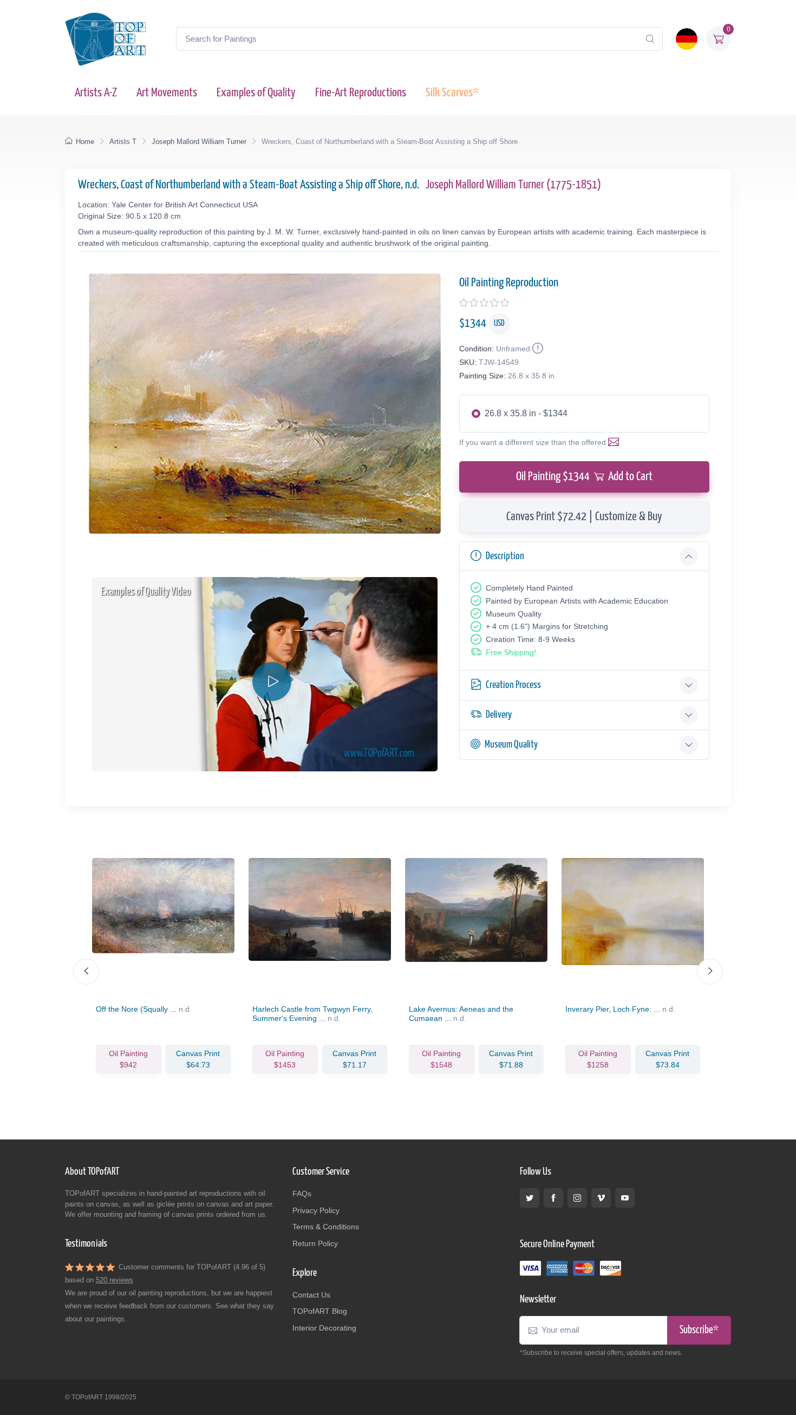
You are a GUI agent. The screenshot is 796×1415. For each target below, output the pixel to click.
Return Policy (315, 1243)
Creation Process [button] (513, 685)
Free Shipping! (511, 652)
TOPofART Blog (319, 1311)
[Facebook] (553, 1198)
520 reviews (114, 1280)
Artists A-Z (96, 93)
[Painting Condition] (536, 348)
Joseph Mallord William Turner (199, 141)
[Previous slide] (86, 972)
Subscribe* (699, 1330)
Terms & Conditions (325, 1226)
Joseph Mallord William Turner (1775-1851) (513, 185)
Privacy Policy (316, 1210)
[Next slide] (710, 972)
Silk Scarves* (452, 93)
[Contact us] (615, 442)
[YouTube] (625, 1198)
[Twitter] (529, 1198)
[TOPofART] (105, 38)
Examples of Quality (256, 93)
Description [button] (505, 556)
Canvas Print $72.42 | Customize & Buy (584, 516)
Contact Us (311, 1294)
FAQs (301, 1193)
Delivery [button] (499, 715)
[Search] (649, 38)
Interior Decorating (324, 1328)
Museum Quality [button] (511, 744)
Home (85, 141)
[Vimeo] (601, 1198)
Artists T (122, 141)
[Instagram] (577, 1198)
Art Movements (166, 93)
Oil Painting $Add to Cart (584, 476)
